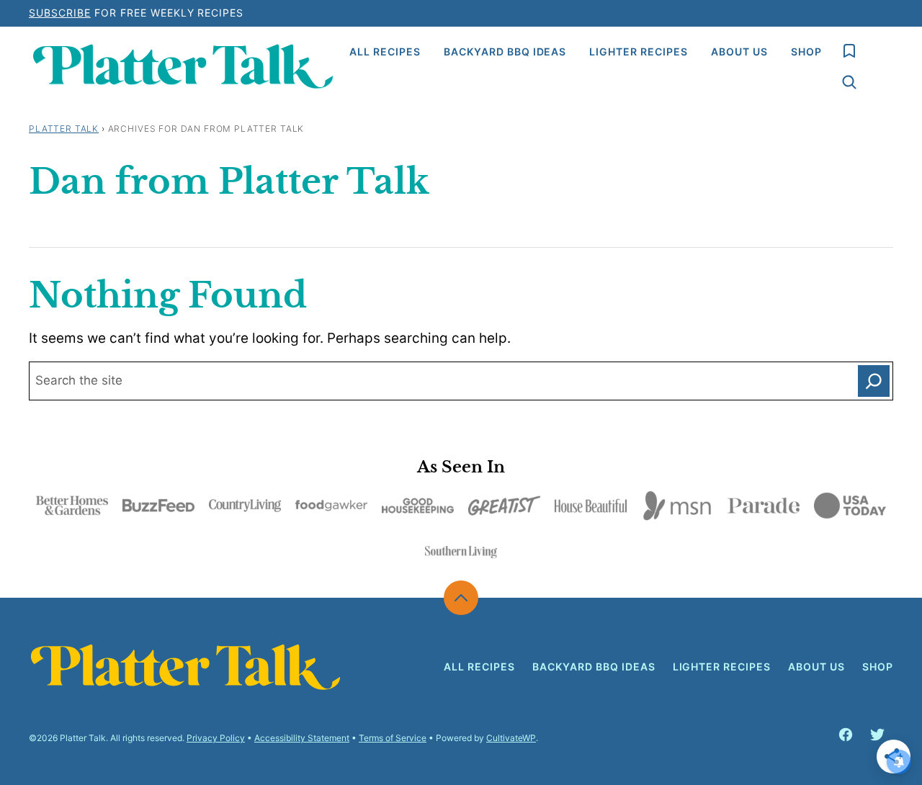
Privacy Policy (216, 737)
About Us (739, 51)
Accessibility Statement (301, 737)
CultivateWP (511, 737)
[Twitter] (877, 734)
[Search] (849, 82)
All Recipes (385, 51)
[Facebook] (845, 734)
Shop (806, 51)
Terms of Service (392, 737)
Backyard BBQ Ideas (505, 51)
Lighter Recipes (638, 51)
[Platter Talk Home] (183, 66)
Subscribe (60, 12)
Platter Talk (64, 128)
